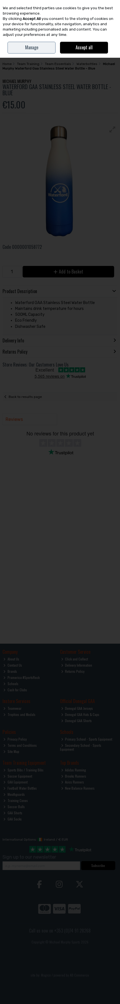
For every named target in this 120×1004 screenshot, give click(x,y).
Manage (31, 47)
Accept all (84, 47)
